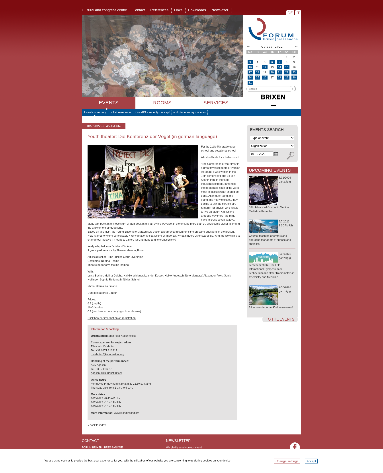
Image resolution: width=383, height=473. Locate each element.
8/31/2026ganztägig (270, 194)
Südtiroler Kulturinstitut (122, 335)
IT (298, 13)
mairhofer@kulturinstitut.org (107, 354)
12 (264, 67)
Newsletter (219, 10)
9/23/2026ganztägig (271, 266)
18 (257, 72)
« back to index (97, 425)
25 (257, 77)
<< (248, 46)
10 (250, 67)
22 (286, 72)
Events (109, 102)
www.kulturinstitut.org (126, 413)
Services (216, 102)
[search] (290, 156)
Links (178, 10)
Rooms (162, 102)
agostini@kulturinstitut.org (106, 373)
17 (250, 72)
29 (286, 77)
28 (279, 77)
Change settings (287, 461)
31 (250, 82)
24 (250, 77)
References (159, 10)
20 (272, 72)
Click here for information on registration (112, 318)
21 (279, 72)
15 (286, 67)
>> (296, 46)
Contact (139, 10)
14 (279, 67)
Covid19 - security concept (152, 112)
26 (264, 77)
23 (294, 72)
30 (294, 77)
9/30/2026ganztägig (271, 297)
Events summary (95, 112)
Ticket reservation (120, 112)
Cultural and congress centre (104, 10)
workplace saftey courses (189, 112)
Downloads (197, 10)
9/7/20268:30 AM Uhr (271, 232)
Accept (311, 461)
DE (290, 13)
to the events (280, 319)
